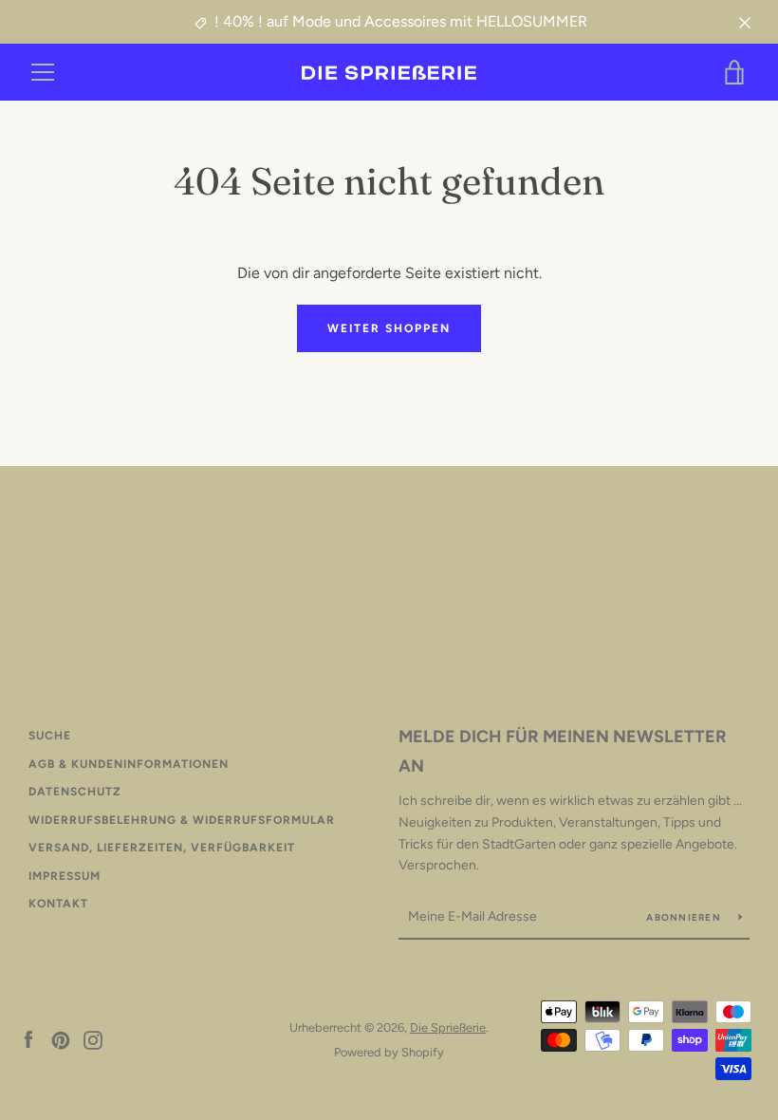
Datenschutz (74, 791)
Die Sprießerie (448, 1027)
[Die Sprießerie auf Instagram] (92, 1039)
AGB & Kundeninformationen (128, 764)
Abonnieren (685, 917)
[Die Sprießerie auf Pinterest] (60, 1039)
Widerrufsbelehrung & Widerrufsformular (181, 820)
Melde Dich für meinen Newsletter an (562, 751)
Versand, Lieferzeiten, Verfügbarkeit (161, 847)
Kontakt (58, 903)
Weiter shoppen (389, 328)
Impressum (64, 876)
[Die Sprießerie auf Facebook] (28, 1039)
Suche (49, 735)
